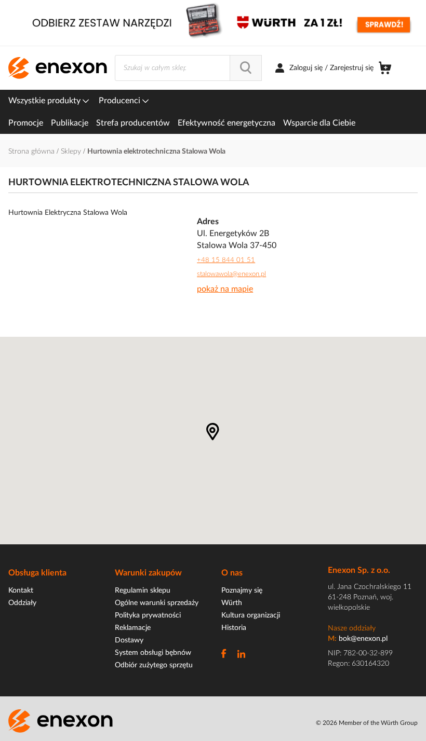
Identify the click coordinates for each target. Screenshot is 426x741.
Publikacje (69, 123)
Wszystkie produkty (45, 101)
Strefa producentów (133, 123)
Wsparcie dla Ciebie (319, 123)
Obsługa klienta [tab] (37, 573)
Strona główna (32, 151)
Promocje (25, 123)
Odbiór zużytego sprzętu (154, 665)
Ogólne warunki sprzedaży (156, 603)
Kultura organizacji (250, 615)
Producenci (120, 101)
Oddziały (22, 603)
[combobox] (188, 68)
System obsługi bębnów (153, 652)
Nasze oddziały (352, 628)
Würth (231, 603)
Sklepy (72, 151)
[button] (212, 432)
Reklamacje (133, 628)
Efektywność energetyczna (226, 123)
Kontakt (20, 590)
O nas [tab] (232, 573)
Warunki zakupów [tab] (148, 573)
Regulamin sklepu (142, 590)
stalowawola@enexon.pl (231, 274)
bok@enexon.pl (363, 638)
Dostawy (129, 640)
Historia (233, 628)
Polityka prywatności (148, 615)
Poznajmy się (241, 590)
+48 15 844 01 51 (226, 260)
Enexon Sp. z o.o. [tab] (359, 570)
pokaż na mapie (225, 289)
